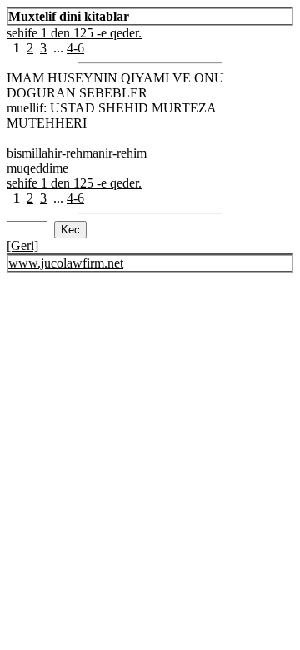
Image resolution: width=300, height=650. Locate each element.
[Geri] (22, 245)
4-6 (75, 48)
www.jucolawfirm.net (65, 263)
